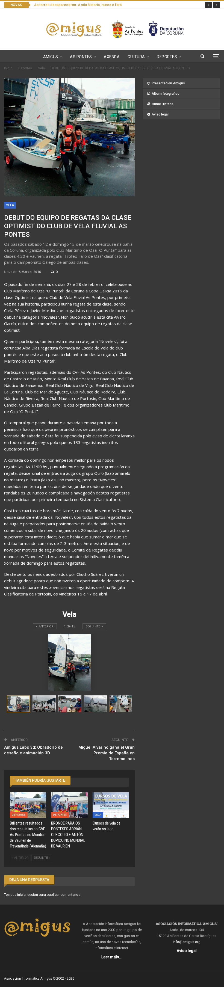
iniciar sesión (27, 895)
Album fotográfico (165, 94)
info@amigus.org (187, 942)
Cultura (136, 57)
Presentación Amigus (168, 83)
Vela (10, 205)
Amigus (50, 57)
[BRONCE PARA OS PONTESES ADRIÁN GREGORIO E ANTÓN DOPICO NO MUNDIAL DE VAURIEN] (69, 805)
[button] (45, 704)
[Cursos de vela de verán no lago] (111, 805)
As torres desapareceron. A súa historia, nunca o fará (78, 5)
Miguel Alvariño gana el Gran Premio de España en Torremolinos (106, 753)
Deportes (167, 57)
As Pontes (81, 57)
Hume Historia (162, 104)
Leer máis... (111, 957)
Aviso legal (160, 114)
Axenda (112, 57)
